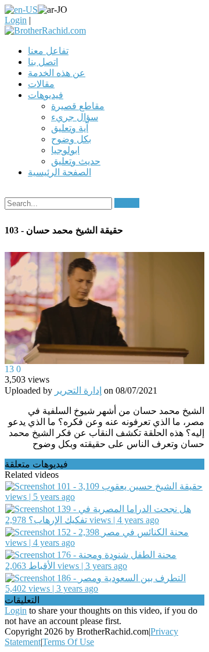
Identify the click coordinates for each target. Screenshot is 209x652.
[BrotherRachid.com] (45, 30)
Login (16, 20)
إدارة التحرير (78, 390)
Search (126, 203)
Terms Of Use (68, 642)
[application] (104, 308)
